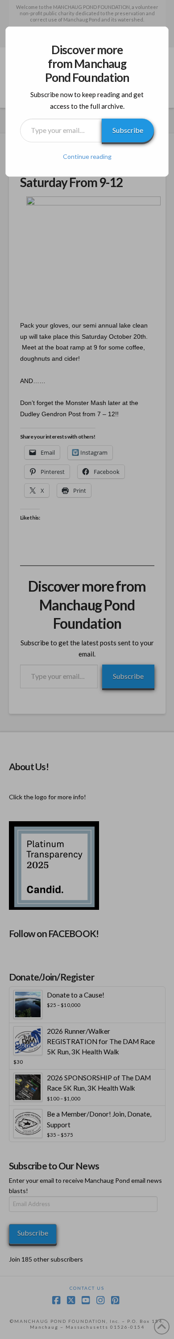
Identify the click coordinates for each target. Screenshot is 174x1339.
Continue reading (87, 156)
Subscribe (127, 130)
